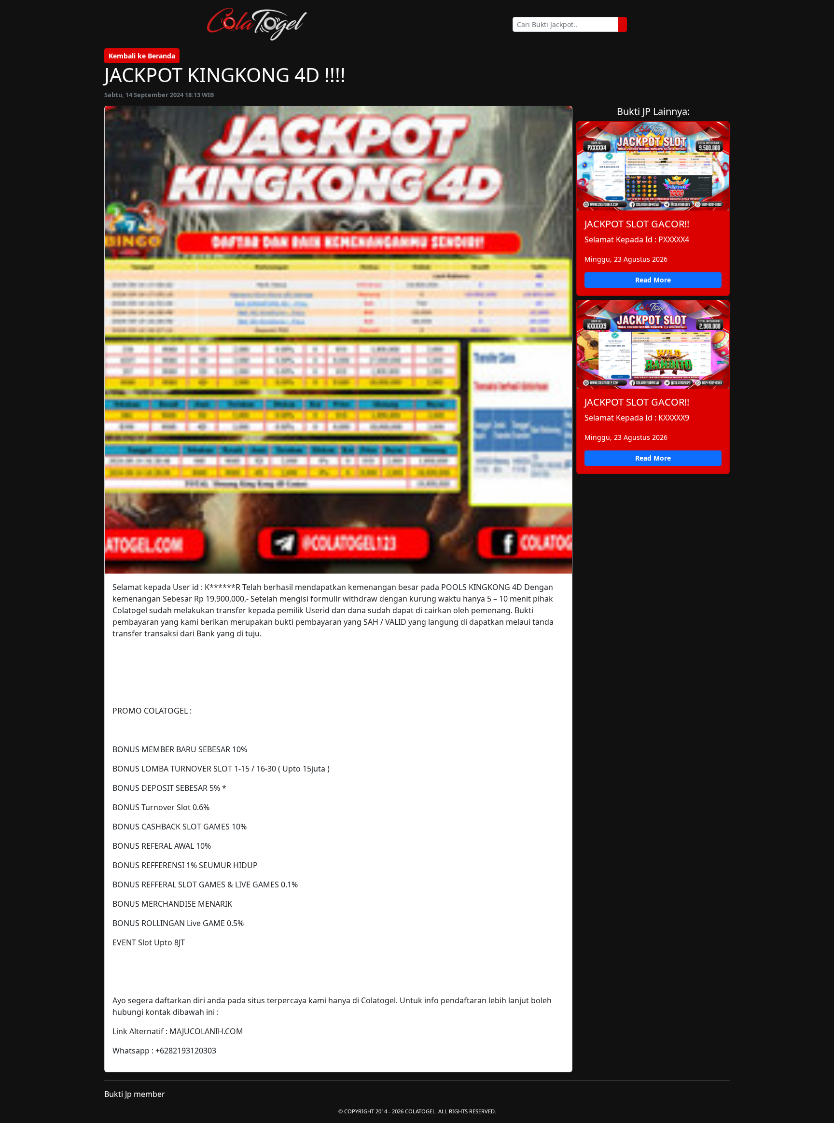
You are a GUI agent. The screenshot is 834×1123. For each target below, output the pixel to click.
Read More (653, 279)
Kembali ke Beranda (142, 55)
